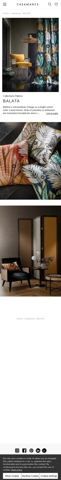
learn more (16, 470)
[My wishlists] (56, 4)
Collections (16, 13)
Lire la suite (52, 113)
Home (6, 13)
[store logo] (27, 4)
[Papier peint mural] (44, 451)
